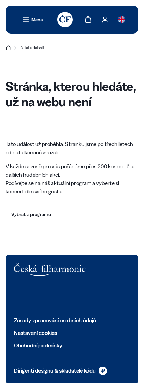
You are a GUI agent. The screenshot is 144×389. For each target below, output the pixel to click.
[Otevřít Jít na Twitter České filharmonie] (32, 296)
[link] (33, 20)
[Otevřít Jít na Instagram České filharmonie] (48, 296)
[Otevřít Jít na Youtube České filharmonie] (63, 296)
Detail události (32, 47)
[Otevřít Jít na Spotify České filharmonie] (78, 296)
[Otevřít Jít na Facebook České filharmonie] (17, 296)
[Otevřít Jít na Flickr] (94, 296)
